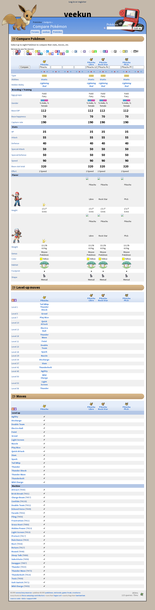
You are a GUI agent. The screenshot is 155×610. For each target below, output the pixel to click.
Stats (15, 127)
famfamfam (80, 595)
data (23, 598)
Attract (15, 489)
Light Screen (44, 383)
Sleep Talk (17, 555)
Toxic (14, 578)
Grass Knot (17, 524)
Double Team (44, 346)
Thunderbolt (45, 367)
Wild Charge (44, 376)
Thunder (44, 388)
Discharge (44, 359)
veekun (77, 14)
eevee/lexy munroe (24, 593)
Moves (21, 396)
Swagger (16, 563)
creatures (76, 593)
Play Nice (44, 317)
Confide (15, 501)
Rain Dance (17, 540)
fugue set (57, 595)
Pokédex (37, 22)
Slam (44, 363)
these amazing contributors (33, 595)
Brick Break (17, 493)
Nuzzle (44, 355)
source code (15, 598)
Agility (44, 371)
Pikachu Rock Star (103, 63)
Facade (15, 513)
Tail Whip (44, 304)
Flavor (15, 175)
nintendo (57, 593)
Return (15, 547)
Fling (14, 516)
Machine (16, 486)
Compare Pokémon (30, 39)
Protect (16, 536)
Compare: (24, 67)
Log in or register (77, 1)
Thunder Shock (44, 308)
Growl (44, 313)
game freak (66, 593)
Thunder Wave (44, 336)
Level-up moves (28, 287)
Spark (44, 351)
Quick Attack (44, 323)
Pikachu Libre (91, 63)
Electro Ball (44, 329)
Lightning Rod (44, 84)
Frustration (17, 520)
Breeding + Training (22, 89)
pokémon (49, 593)
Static (44, 79)
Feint (44, 341)
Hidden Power (19, 528)
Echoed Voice (18, 509)
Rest (14, 543)
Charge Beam (18, 497)
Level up (16, 412)
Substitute (17, 559)
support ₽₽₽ (31, 598)
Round (15, 551)
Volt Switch (17, 582)
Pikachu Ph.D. (126, 63)
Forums (35, 32)
